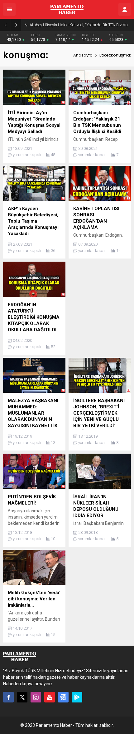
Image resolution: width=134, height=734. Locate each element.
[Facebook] (8, 697)
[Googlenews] (63, 697)
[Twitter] (22, 697)
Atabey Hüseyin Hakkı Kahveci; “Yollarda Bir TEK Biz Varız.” (80, 24)
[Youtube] (49, 697)
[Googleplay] (77, 697)
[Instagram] (36, 697)
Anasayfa (83, 55)
